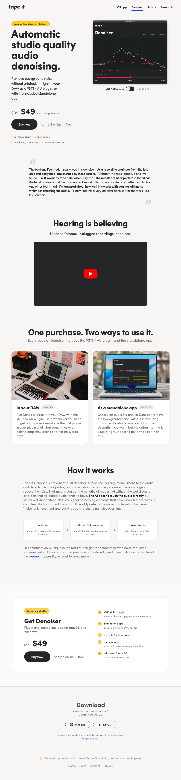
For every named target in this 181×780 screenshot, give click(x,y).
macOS (107, 724)
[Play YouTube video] (90, 274)
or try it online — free (57, 124)
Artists (151, 7)
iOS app (121, 7)
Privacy (108, 766)
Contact (95, 766)
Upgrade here (90, 738)
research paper (40, 556)
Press (82, 766)
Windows (80, 724)
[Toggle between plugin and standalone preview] (130, 89)
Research (167, 7)
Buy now (24, 124)
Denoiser (137, 7)
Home (72, 766)
